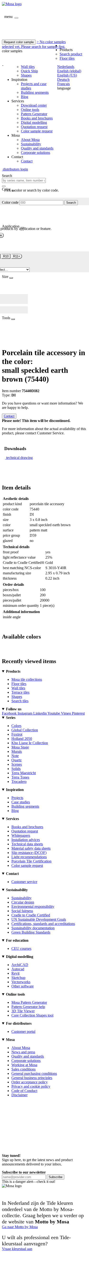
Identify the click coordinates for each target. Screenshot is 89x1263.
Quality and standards (37, 148)
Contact (27, 161)
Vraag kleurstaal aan (17, 1249)
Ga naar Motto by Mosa (20, 1227)
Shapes (26, 75)
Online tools (30, 110)
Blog (24, 97)
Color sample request (36, 131)
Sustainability (31, 144)
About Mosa (30, 140)
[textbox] (24, 180)
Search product (71, 54)
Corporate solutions (35, 153)
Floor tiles (67, 58)
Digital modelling (34, 122)
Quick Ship (29, 71)
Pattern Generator (34, 114)
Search (71, 202)
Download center (34, 105)
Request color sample (19, 42)
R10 (6, 256)
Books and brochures (37, 118)
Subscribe (55, 1177)
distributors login (15, 169)
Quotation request (34, 127)
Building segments (35, 92)
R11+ (16, 256)
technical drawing (19, 458)
